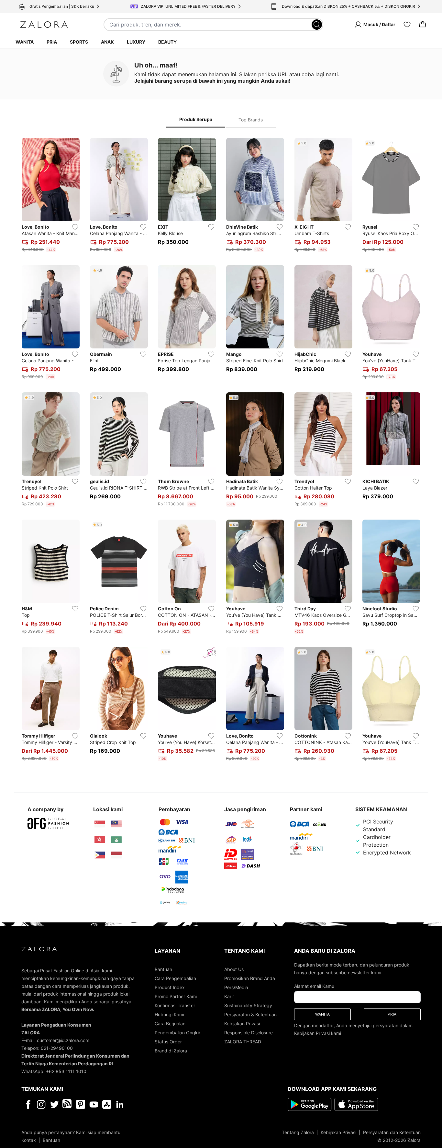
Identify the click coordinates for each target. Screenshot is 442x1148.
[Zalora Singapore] (99, 824)
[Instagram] (41, 1104)
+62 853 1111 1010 (66, 1071)
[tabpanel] (221, 451)
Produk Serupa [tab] (195, 119)
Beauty (167, 42)
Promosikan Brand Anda (249, 978)
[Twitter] (54, 1104)
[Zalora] (44, 24)
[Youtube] (93, 1104)
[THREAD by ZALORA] (67, 1104)
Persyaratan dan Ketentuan (392, 1132)
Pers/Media (236, 987)
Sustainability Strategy (248, 1005)
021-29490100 (57, 1048)
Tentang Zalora (298, 1132)
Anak (107, 42)
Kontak (28, 1140)
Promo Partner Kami (176, 996)
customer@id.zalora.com (63, 1040)
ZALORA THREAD (242, 1041)
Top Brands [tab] (250, 119)
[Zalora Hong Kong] (99, 839)
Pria (52, 42)
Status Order (168, 1041)
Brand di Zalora (171, 1050)
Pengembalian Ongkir (177, 1032)
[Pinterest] (80, 1104)
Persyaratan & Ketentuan (250, 1014)
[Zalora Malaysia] (116, 824)
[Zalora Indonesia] (116, 855)
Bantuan (163, 969)
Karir (229, 996)
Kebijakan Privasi (242, 1023)
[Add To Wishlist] (75, 227)
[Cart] (422, 24)
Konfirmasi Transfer (175, 1005)
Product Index (170, 987)
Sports (79, 42)
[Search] (317, 24)
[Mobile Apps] (106, 1104)
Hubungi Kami (169, 1014)
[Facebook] (28, 1104)
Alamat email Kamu (314, 986)
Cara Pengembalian (175, 978)
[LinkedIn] (120, 1104)
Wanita (25, 42)
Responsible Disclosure (248, 1032)
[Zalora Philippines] (99, 855)
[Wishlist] (407, 24)
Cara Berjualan (170, 1023)
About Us (234, 969)
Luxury (136, 42)
